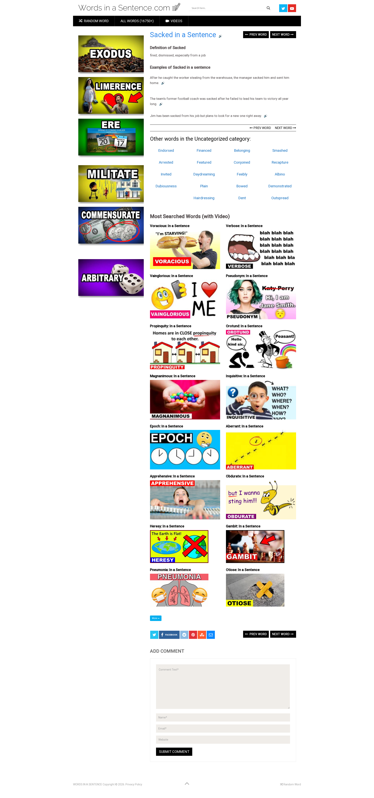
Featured (204, 162)
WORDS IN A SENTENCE (87, 784)
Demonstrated (280, 186)
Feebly (242, 174)
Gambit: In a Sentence (243, 526)
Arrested (166, 162)
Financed (204, 150)
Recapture (280, 162)
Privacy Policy (133, 784)
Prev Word (258, 34)
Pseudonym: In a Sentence (247, 276)
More (155, 618)
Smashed (280, 150)
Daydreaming (204, 174)
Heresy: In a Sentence (167, 526)
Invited (166, 174)
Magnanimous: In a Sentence (172, 376)
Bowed (242, 186)
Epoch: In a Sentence (166, 426)
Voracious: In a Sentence (170, 226)
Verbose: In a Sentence (244, 226)
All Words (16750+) (137, 21)
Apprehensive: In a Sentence (172, 476)
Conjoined (242, 162)
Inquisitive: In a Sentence (245, 376)
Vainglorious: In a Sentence (171, 276)
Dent (242, 198)
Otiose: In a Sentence (243, 570)
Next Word (281, 34)
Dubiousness (166, 186)
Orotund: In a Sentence (244, 326)
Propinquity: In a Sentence (170, 326)
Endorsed (166, 150)
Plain (204, 186)
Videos (176, 21)
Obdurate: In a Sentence (245, 476)
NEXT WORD (284, 128)
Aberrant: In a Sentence (244, 426)
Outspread (279, 198)
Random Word (96, 21)
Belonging (242, 150)
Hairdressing (203, 198)
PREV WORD (262, 128)
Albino (280, 174)
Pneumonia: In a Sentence (170, 570)
